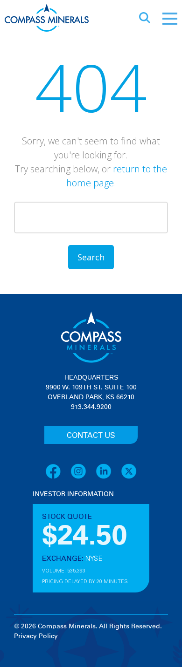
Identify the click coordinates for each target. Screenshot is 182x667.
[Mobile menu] (169, 19)
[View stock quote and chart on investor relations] (76, 534)
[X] (129, 477)
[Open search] (145, 18)
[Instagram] (83, 477)
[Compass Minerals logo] (47, 19)
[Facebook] (57, 477)
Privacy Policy (36, 636)
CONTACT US (91, 435)
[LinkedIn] (108, 477)
